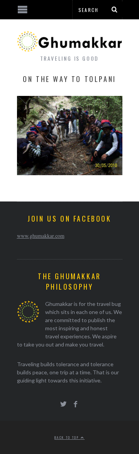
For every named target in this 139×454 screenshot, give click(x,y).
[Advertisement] (63, 425)
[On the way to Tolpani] (69, 172)
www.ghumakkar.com (40, 235)
